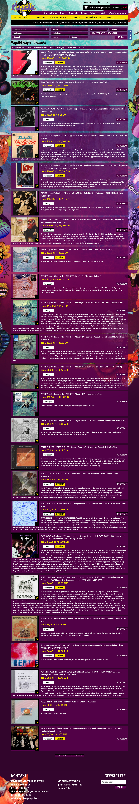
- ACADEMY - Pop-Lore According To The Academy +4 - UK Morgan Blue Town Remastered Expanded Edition (82, 110)
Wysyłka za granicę (117, 13)
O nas (62, 13)
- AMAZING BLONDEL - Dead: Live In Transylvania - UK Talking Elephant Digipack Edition (81, 729)
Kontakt (102, 13)
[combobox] (30, 33)
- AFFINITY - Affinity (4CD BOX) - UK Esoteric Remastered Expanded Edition (83, 303)
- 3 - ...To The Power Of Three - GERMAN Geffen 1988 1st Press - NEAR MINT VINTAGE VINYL (84, 53)
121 (71, 756)
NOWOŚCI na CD (58, 17)
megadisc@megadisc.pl (28, 798)
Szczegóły (48, 62)
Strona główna (50, 13)
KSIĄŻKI (110, 17)
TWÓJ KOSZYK (94, 7)
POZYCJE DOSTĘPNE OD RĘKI (105, 33)
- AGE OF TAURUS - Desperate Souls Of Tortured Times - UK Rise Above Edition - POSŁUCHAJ (80, 475)
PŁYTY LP (75, 17)
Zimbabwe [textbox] (56, 33)
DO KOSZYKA (122, 62)
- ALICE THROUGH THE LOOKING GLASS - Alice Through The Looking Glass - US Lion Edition (81, 673)
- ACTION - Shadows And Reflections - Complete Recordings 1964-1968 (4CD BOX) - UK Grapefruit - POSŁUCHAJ (84, 166)
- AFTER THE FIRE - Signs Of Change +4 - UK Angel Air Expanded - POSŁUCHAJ (79, 447)
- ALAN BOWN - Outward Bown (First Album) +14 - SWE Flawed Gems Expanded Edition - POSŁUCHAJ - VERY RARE (82, 578)
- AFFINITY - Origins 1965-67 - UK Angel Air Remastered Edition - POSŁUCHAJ (83, 420)
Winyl (93, 13)
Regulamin (73, 13)
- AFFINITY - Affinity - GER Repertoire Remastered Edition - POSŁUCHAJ (81, 367)
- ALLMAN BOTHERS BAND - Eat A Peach (68, 702)
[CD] (25, 126)
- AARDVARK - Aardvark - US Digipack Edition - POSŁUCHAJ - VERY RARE (75, 82)
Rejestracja (103, 2)
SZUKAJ (121, 37)
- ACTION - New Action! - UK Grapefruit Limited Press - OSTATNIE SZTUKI (84, 136)
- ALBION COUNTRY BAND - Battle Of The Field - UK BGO (83, 620)
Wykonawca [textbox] (18, 33)
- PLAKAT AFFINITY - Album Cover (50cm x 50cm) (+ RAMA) (77, 249)
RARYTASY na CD (22, 17)
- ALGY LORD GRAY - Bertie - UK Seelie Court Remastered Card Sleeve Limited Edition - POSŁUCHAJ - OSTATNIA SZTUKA (82, 646)
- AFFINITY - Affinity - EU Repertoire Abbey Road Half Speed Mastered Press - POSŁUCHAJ (84, 338)
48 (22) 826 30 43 (23, 794)
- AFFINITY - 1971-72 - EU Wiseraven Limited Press (72, 276)
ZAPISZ (120, 787)
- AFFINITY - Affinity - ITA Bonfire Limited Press (71, 394)
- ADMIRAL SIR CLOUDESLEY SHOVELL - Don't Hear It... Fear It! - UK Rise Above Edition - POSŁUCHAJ (83, 221)
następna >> (78, 756)
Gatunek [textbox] (16, 37)
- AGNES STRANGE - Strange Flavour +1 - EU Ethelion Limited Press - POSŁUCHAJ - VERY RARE (83, 505)
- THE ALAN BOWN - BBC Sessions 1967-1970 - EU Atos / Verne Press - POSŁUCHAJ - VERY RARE (83, 537)
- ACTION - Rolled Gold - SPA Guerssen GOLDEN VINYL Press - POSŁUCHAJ (82, 194)
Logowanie (88, 2)
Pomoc (84, 13)
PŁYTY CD (40, 17)
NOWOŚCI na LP (93, 17)
